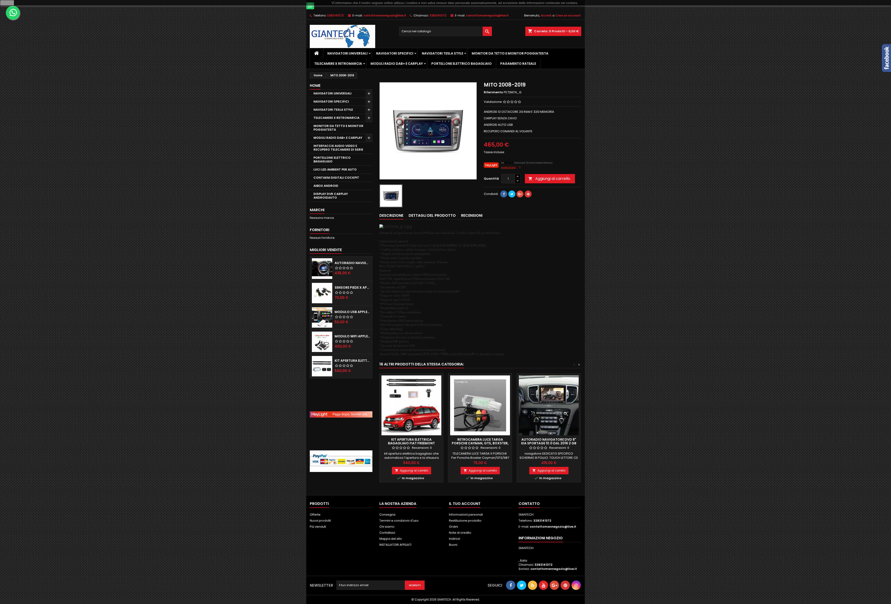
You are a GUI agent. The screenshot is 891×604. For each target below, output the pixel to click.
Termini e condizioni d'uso (399, 520)
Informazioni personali (466, 514)
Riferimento (493, 92)
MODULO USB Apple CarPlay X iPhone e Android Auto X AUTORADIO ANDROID (352, 312)
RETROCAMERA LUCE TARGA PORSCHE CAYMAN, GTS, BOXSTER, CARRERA (480, 443)
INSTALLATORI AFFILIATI (395, 545)
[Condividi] (503, 194)
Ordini (453, 526)
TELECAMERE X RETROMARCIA (338, 63)
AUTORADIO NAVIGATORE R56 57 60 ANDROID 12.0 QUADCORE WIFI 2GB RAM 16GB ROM (352, 263)
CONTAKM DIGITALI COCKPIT (336, 177)
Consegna (387, 514)
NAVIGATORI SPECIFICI (394, 53)
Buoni (453, 545)
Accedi (546, 15)
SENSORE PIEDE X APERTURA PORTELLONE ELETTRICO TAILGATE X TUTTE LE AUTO (352, 287)
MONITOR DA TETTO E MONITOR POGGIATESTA (510, 53)
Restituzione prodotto (465, 520)
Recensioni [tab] (471, 215)
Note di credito (460, 532)
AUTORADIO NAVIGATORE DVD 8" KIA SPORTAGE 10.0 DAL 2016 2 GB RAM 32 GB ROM (548, 443)
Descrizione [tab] (391, 215)
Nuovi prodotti (320, 520)
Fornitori (319, 230)
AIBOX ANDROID (325, 186)
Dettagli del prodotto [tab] (432, 215)
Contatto (529, 503)
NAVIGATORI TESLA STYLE (442, 53)
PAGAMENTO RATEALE (518, 63)
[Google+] (520, 194)
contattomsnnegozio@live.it (384, 15)
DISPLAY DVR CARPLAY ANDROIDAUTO (330, 196)
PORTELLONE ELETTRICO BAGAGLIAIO (461, 63)
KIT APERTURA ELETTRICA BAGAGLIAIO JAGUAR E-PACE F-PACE (352, 360)
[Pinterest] (528, 194)
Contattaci (387, 532)
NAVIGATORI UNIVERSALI (347, 53)
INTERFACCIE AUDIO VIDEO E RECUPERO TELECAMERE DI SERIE (338, 148)
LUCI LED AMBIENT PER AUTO (335, 169)
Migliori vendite (326, 249)
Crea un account (568, 15)
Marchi (317, 210)
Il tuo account (465, 503)
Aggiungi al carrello (549, 178)
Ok (7, 3)
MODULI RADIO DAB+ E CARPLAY (397, 63)
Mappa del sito (390, 538)
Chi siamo (386, 526)
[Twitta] (511, 194)
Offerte (315, 514)
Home (315, 85)
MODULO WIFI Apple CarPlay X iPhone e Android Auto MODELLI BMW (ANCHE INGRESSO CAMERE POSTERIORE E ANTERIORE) (352, 336)
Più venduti (318, 526)
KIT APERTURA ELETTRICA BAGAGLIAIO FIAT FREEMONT (411, 441)
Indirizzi (454, 538)
